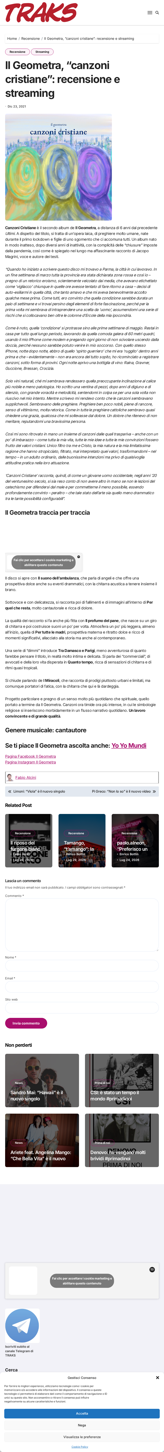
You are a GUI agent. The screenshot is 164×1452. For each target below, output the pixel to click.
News (19, 1083)
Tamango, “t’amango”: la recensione (79, 849)
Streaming (42, 51)
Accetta (82, 1413)
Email (10, 978)
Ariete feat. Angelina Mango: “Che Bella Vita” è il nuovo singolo (40, 1158)
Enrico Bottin (75, 854)
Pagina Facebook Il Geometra (30, 756)
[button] (157, 1377)
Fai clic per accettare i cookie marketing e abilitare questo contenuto (43, 562)
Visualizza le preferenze (82, 1437)
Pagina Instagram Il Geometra (30, 762)
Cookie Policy (80, 1446)
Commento (14, 896)
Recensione (17, 51)
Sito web (11, 999)
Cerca (11, 1369)
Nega (82, 1425)
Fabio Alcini (25, 777)
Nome (10, 957)
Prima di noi (102, 1083)
